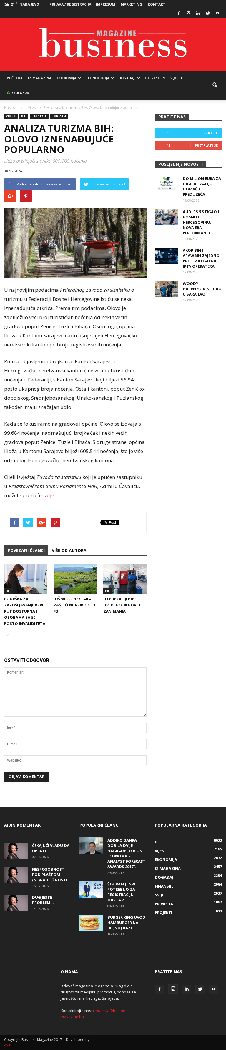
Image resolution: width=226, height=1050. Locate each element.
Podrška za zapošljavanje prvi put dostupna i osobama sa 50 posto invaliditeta (24, 611)
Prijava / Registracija (70, 4)
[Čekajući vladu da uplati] (16, 851)
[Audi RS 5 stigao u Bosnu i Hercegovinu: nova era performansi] (166, 217)
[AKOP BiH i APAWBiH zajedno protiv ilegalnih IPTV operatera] (166, 256)
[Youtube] (217, 13)
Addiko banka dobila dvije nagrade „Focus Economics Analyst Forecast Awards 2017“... (126, 853)
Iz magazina (39, 78)
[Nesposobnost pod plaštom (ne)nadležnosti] (16, 875)
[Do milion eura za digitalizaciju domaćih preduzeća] (166, 184)
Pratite (210, 133)
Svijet (161, 895)
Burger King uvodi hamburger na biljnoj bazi (127, 922)
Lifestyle (153, 78)
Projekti (163, 912)
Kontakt (156, 4)
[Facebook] (178, 13)
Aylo (7, 1044)
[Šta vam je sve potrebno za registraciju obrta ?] (91, 889)
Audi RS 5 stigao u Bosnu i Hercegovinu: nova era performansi (202, 222)
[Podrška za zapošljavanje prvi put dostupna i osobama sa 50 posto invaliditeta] (25, 578)
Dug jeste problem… (43, 900)
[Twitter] (207, 13)
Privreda (164, 903)
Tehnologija (97, 78)
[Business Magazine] (113, 44)
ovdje (47, 495)
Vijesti (176, 78)
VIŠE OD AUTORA (69, 550)
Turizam (59, 116)
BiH (23, 116)
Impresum (105, 4)
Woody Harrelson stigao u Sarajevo (202, 289)
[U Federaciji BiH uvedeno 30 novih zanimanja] (125, 578)
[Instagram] (188, 13)
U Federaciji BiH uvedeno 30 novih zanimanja (121, 605)
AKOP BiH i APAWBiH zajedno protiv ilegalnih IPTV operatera (201, 258)
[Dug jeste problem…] (16, 903)
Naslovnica (13, 107)
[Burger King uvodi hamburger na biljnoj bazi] (91, 923)
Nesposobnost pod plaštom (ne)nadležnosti (49, 875)
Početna (15, 78)
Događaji (127, 78)
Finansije (164, 886)
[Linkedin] (198, 13)
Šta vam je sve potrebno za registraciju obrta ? (121, 892)
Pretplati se (206, 145)
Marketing (131, 4)
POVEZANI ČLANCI (26, 550)
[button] (215, 85)
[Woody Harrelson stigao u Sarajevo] (166, 289)
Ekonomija (67, 78)
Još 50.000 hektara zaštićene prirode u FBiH (74, 605)
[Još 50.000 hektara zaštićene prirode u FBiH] (75, 578)
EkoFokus (20, 92)
